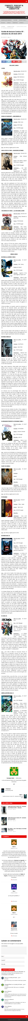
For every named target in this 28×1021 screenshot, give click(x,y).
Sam (10, 37)
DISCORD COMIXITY (22, 20)
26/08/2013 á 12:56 (14, 848)
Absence (9, 991)
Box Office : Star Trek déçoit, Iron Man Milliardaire (17, 829)
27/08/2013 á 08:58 (14, 914)
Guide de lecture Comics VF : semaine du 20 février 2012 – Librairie (17, 807)
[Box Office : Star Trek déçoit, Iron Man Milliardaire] (4, 831)
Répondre (14, 879)
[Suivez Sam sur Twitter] (14, 784)
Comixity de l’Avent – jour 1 (15, 977)
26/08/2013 (4, 37)
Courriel (3, 960)
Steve (5, 977)
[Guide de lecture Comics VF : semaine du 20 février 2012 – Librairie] (4, 813)
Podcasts (3, 22)
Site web (3, 964)
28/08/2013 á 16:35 (14, 930)
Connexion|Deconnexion (6, 20)
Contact (9, 22)
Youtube (15, 20)
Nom (2, 956)
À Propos (21, 22)
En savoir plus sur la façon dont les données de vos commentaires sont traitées (13, 973)
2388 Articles (18, 778)
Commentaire (4, 946)
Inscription (15, 22)
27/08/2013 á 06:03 (14, 892)
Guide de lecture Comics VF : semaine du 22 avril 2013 (17, 818)
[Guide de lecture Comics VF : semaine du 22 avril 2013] (4, 824)
